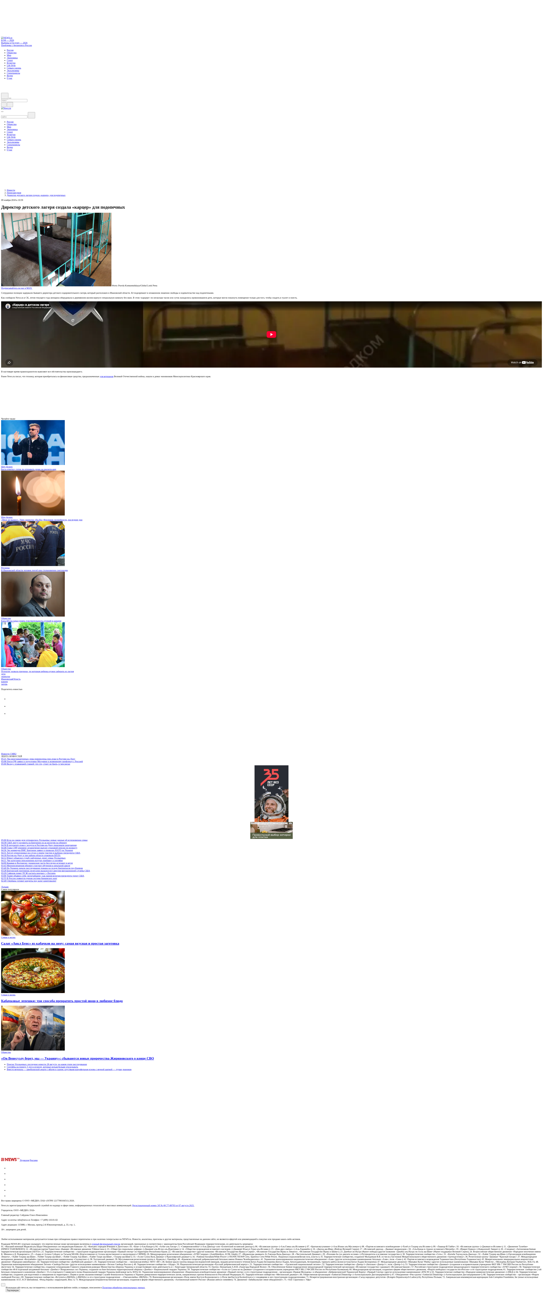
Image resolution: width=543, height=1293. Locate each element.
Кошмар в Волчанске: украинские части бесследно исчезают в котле (37, 863)
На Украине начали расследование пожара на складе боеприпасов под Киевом (42, 868)
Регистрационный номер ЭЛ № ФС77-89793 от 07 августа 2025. (163, 1205)
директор (5, 676)
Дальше (5, 887)
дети (3, 674)
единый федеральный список (106, 1244)
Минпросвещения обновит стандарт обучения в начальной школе (35, 865)
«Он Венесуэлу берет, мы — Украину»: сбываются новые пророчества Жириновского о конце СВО (77, 1058)
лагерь (4, 684)
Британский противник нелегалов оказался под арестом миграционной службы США (45, 871)
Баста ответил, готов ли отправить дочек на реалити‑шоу (28, 469)
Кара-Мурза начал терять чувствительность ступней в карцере (31, 621)
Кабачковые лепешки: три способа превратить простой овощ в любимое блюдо (62, 1001)
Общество (6, 618)
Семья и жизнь (8, 937)
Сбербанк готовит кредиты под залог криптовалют (28, 881)
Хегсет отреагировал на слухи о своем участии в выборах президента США (40, 853)
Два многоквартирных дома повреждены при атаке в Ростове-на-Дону (38, 759)
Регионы (5, 568)
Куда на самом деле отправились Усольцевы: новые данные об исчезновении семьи (44, 840)
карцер (4, 681)
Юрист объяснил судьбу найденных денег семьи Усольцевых (33, 858)
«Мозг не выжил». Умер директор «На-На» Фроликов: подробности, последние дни (41, 520)
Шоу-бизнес (7, 467)
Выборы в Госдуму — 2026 (14, 43)
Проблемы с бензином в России (16, 45)
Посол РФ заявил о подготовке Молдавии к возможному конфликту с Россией (42, 761)
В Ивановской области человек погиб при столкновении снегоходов (34, 570)
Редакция (24, 1160)
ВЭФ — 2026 (7, 40)
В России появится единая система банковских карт (29, 878)
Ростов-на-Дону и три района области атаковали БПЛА (31, 855)
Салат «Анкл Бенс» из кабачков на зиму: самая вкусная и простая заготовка (60, 943)
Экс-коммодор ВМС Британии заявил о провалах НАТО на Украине (37, 850)
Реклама (34, 1160)
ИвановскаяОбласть (11, 679)
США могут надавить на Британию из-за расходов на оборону (34, 842)
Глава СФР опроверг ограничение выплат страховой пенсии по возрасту (39, 848)
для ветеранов (106, 376)
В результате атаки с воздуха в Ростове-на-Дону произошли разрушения (39, 845)
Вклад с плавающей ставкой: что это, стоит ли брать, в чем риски (35, 764)
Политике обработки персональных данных (123, 1287)
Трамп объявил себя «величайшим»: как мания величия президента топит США (42, 876)
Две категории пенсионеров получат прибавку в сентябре (32, 860)
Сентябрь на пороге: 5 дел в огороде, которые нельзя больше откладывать (42, 1067)
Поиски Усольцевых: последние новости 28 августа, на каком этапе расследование (47, 1064)
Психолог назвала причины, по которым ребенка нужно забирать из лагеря (37, 671)
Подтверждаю (13, 1290)
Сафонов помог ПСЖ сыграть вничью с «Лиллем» (28, 873)
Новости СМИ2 (8, 754)
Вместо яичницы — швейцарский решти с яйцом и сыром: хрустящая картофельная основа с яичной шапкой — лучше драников (69, 1069)
